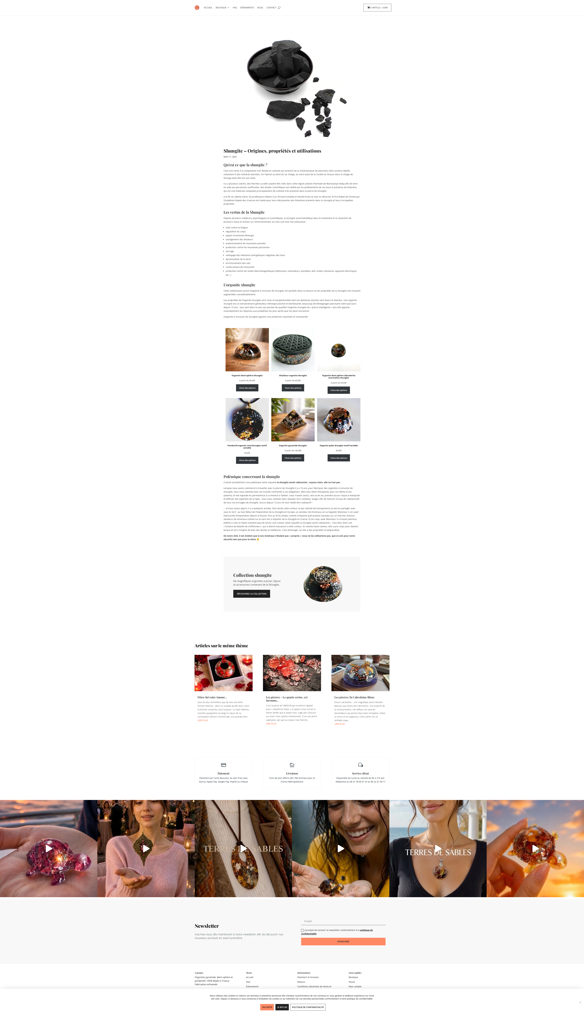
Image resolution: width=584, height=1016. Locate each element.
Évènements (247, 7)
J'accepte (267, 1007)
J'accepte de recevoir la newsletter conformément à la (337, 932)
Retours (301, 981)
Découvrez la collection (251, 593)
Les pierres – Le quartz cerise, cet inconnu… (287, 698)
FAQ (235, 7)
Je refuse (282, 1007)
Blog (260, 7)
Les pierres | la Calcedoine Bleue (354, 697)
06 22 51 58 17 (378, 781)
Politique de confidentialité (308, 1007)
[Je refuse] (580, 1002)
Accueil (208, 7)
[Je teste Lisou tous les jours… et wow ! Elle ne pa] (535, 848)
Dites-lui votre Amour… (212, 697)
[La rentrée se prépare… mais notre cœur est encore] (48, 848)
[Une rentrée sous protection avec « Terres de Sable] (438, 848)
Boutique (221, 7)
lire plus (203, 720)
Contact (271, 7)
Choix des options (247, 388)
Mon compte (355, 986)
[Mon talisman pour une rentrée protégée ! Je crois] (243, 848)
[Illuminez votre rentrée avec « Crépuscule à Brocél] (146, 848)
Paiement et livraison (308, 977)
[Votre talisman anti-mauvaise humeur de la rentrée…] (340, 848)
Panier (352, 981)
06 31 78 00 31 (357, 781)
